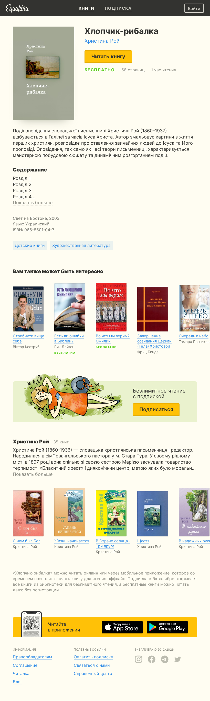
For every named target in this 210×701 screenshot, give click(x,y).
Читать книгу (108, 56)
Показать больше (32, 202)
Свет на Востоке (30, 218)
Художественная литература (81, 245)
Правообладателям (32, 656)
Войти (194, 8)
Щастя (143, 540)
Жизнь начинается (71, 540)
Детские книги (30, 245)
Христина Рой (102, 41)
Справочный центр (93, 673)
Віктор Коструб (26, 346)
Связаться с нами (92, 665)
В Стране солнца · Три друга (113, 543)
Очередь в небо (193, 336)
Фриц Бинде (148, 352)
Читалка (21, 673)
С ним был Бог (26, 540)
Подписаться (156, 409)
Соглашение (25, 665)
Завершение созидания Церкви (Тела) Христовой (154, 341)
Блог (17, 681)
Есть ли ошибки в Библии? (69, 338)
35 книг (41, 441)
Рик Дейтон (64, 346)
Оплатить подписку (93, 656)
